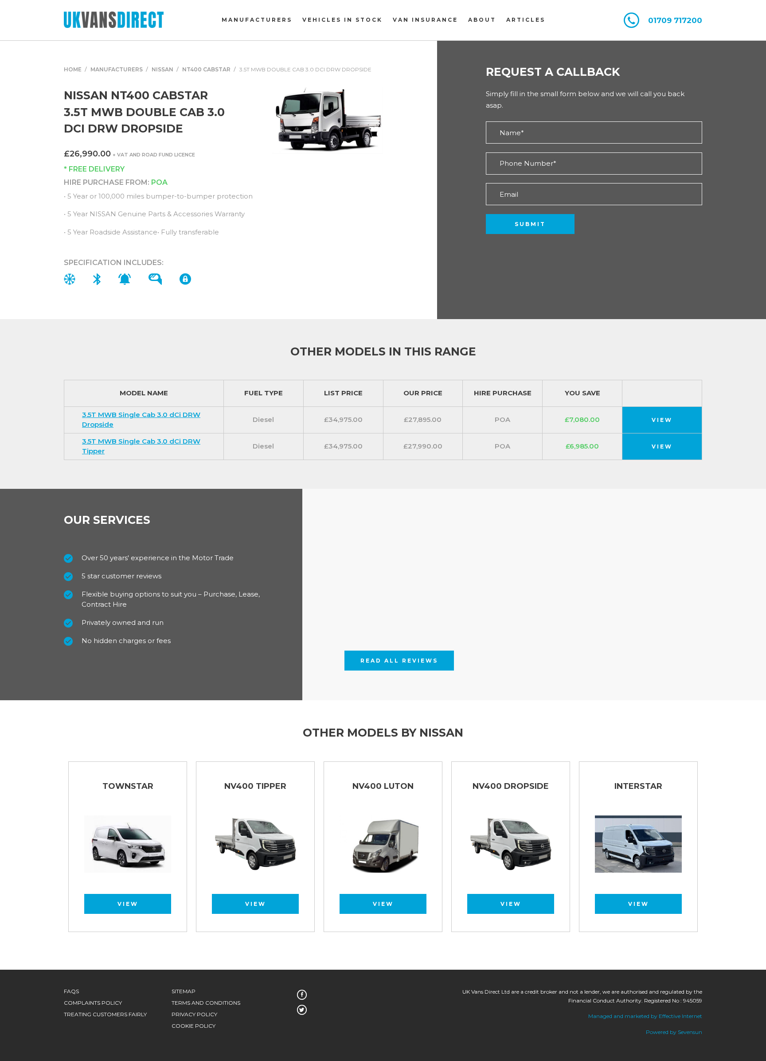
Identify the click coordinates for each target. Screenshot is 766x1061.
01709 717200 (675, 20)
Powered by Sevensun (674, 1032)
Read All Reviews (399, 660)
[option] (255, 851)
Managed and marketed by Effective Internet (645, 1016)
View (662, 420)
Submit (530, 224)
